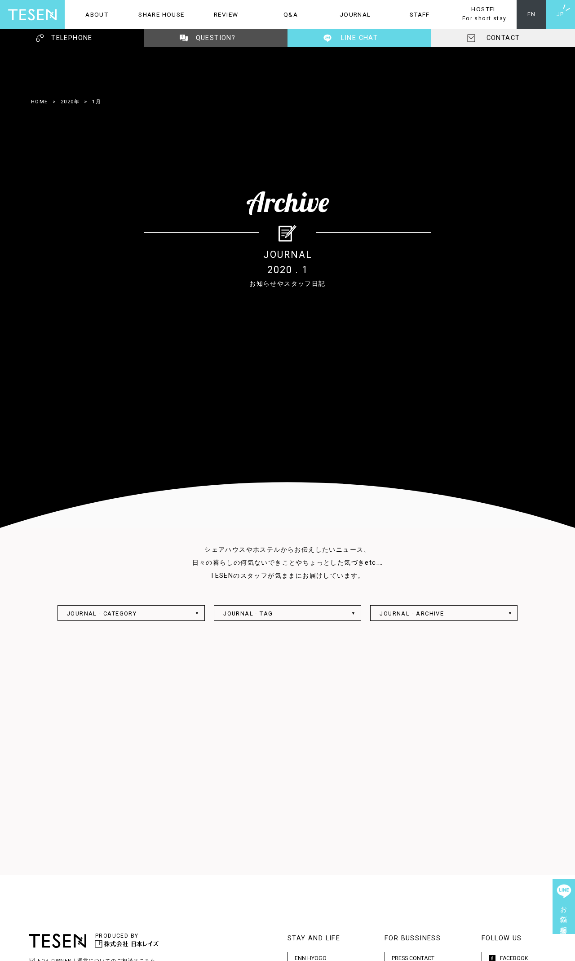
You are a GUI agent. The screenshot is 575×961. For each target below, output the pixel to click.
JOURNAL (347, 14)
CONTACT (503, 38)
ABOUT (86, 14)
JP (560, 14)
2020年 (70, 101)
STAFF (409, 14)
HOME (39, 101)
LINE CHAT (359, 38)
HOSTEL (479, 13)
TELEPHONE (72, 38)
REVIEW (216, 14)
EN (531, 14)
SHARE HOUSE (157, 14)
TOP (564, 950)
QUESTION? (216, 38)
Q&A (278, 14)
